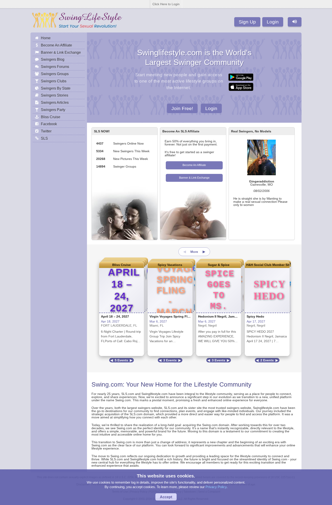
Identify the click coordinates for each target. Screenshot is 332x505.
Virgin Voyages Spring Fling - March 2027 (181, 316)
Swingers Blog (52, 59)
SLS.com (127, 394)
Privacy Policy (216, 487)
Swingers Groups (55, 74)
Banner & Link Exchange (194, 177)
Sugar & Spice (218, 265)
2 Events (267, 360)
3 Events (170, 360)
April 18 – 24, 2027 (115, 316)
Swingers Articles (55, 102)
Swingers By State (55, 88)
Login (273, 21)
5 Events (121, 360)
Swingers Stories (54, 95)
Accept (166, 497)
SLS (44, 138)
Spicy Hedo (255, 316)
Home (46, 38)
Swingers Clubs (53, 81)
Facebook (49, 124)
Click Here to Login (166, 4)
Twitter (46, 131)
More (194, 251)
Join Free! (182, 108)
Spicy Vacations (170, 265)
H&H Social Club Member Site (267, 265)
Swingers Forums (55, 67)
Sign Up (247, 21)
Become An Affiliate (194, 165)
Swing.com (107, 384)
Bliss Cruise (121, 265)
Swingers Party (53, 110)
